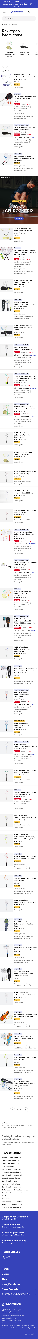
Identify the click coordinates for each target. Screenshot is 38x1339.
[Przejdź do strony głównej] (17, 12)
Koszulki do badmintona (11, 1184)
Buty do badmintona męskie (12, 1169)
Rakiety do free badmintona (12, 1157)
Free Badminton (8, 1166)
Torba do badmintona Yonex (12, 1205)
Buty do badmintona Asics (11, 1208)
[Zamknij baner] (34, 4)
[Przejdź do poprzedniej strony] (12, 1109)
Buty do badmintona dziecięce (13, 1193)
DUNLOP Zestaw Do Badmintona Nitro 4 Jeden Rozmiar (23, 924)
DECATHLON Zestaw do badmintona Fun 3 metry (23, 230)
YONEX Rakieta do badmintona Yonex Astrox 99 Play (25, 771)
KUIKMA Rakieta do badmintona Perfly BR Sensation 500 (22, 435)
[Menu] (4, 11)
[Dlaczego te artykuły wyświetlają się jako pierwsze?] (3, 71)
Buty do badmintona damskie (12, 1175)
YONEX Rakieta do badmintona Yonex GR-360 (25, 879)
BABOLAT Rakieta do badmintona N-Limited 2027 (24, 348)
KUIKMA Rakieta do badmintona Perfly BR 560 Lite (25, 994)
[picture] (6, 80)
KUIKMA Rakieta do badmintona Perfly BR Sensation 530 (22, 649)
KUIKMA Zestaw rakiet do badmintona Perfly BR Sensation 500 (23, 282)
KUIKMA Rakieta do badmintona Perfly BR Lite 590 (25, 901)
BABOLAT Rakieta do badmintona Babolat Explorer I (25, 816)
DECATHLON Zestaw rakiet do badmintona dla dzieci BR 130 (24, 408)
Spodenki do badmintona (11, 1196)
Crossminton (6, 1199)
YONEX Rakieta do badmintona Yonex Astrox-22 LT (25, 511)
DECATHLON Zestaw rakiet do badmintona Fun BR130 (24, 128)
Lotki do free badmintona (11, 1160)
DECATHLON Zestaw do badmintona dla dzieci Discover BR (22, 593)
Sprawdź (19, 218)
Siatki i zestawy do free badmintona (15, 1190)
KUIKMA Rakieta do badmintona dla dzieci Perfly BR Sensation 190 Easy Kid (24, 837)
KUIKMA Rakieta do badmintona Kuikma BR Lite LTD (25, 745)
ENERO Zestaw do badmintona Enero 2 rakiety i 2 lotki (25, 98)
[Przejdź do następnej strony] (25, 1109)
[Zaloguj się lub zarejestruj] (28, 11)
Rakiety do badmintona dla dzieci (9, 54)
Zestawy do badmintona (24, 53)
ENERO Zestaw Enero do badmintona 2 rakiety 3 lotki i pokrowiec (24, 158)
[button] (30, 107)
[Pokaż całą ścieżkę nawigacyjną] (3, 24)
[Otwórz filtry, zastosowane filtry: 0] (5, 65)
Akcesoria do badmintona (11, 1172)
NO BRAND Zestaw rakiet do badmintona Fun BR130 (24, 453)
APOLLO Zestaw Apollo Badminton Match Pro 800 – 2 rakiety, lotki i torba (24, 973)
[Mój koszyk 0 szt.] (33, 11)
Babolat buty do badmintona (12, 1202)
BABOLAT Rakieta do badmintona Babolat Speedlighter (21, 694)
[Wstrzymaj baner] (31, 4)
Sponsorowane (5, 177)
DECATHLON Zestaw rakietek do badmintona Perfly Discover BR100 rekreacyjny (25, 378)
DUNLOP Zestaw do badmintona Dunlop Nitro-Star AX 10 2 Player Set (25, 304)
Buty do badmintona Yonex (11, 1187)
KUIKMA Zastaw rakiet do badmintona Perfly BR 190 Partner (23, 328)
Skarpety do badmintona (11, 1178)
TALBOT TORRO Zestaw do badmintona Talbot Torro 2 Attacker (23, 1038)
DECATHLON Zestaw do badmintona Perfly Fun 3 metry (25, 76)
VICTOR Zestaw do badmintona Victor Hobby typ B (25, 564)
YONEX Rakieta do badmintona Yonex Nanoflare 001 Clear (25, 492)
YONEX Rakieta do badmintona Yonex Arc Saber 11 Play (25, 793)
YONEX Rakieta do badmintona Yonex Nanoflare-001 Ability (25, 857)
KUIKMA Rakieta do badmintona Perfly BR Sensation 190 (22, 725)
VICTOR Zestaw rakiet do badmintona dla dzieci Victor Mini (24, 534)
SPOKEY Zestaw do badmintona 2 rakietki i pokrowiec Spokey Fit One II (25, 950)
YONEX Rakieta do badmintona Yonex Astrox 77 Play (25, 472)
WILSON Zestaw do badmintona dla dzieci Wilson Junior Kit (25, 1015)
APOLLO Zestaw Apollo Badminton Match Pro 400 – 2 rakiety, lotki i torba (24, 1084)
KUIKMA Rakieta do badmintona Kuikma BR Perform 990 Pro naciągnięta (24, 621)
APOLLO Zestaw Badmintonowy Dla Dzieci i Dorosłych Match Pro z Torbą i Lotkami (25, 671)
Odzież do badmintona (10, 1163)
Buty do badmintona (9, 1181)
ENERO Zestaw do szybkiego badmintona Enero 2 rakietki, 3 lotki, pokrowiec (25, 252)
